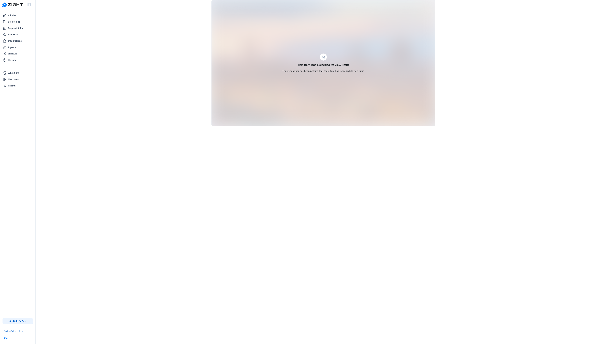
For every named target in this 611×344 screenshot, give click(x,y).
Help (20, 331)
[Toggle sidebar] (29, 5)
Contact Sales (10, 331)
